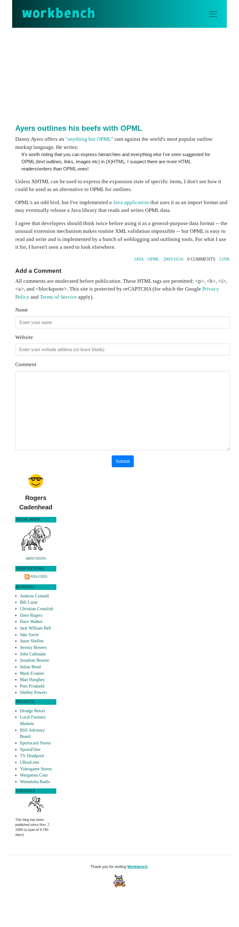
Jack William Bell (35, 628)
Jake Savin (29, 634)
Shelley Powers (33, 692)
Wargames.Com (34, 775)
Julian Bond (30, 667)
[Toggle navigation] (213, 14)
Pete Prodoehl (32, 686)
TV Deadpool (32, 755)
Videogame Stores (36, 769)
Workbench (137, 867)
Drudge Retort (32, 711)
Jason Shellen (32, 641)
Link (224, 259)
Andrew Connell (34, 596)
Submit (123, 461)
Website (24, 337)
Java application (131, 202)
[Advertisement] (127, 74)
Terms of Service (58, 297)
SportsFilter (30, 749)
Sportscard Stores (35, 743)
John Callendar (33, 654)
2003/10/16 (173, 259)
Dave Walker (31, 621)
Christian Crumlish (36, 608)
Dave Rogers (31, 615)
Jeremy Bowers (33, 647)
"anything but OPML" (89, 139)
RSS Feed (38, 576)
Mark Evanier (32, 673)
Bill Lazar (29, 602)
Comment (25, 364)
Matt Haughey (32, 679)
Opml (153, 259)
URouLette (29, 762)
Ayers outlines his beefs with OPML (78, 128)
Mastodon (36, 558)
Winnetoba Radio (35, 781)
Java (138, 259)
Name (21, 310)
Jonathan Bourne (34, 660)
